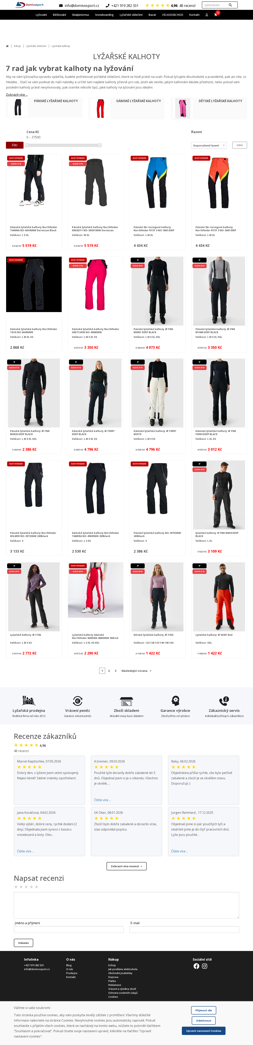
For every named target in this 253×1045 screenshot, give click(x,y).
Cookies (113, 996)
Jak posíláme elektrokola (122, 969)
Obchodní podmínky (120, 973)
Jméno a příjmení (27, 923)
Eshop (17, 46)
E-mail (135, 923)
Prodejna (71, 973)
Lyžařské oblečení (36, 46)
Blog (69, 965)
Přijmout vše (203, 1010)
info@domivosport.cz (37, 969)
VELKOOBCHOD (172, 15)
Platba (112, 981)
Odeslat (23, 943)
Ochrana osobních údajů (123, 993)
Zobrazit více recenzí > (126, 866)
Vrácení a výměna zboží (122, 989)
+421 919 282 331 (34, 965)
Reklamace (114, 985)
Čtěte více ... (102, 800)
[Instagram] (204, 966)
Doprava (113, 977)
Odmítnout (203, 1020)
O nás (69, 969)
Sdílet (240, 145)
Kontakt (194, 15)
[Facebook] (196, 966)
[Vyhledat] (230, 5)
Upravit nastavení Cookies (203, 1031)
